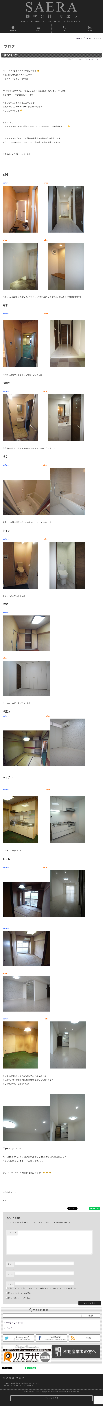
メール (11, 1275)
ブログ (85, 38)
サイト (10, 1284)
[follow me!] (18, 1340)
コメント (12, 1233)
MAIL (90, 30)
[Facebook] (51, 1340)
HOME (13, 30)
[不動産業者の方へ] (76, 1357)
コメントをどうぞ (91, 59)
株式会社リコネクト (73, 1391)
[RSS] (84, 1340)
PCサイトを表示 (51, 1398)
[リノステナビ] (27, 1361)
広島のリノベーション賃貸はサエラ (39, 1391)
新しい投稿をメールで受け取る (19, 1298)
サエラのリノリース (14, 1323)
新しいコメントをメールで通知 (19, 1293)
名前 (11, 1265)
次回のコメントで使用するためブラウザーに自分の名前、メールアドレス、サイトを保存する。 (42, 1288)
